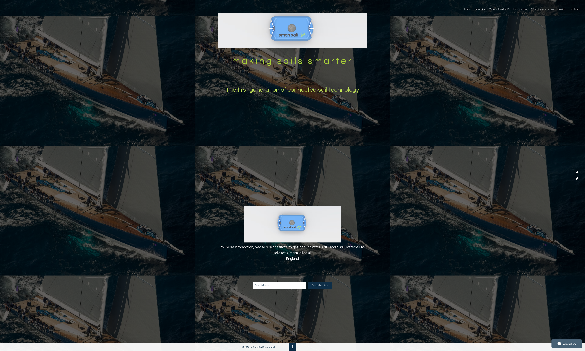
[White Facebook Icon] (577, 172)
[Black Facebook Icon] (283, 341)
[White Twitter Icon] (577, 178)
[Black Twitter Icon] (289, 341)
